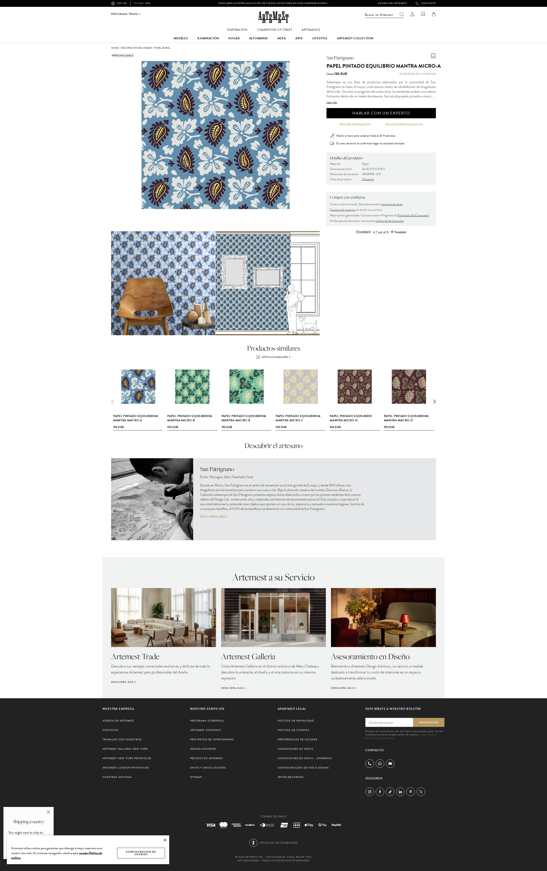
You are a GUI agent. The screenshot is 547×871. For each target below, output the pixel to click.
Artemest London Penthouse (126, 768)
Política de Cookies (293, 730)
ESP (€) (122, 3)
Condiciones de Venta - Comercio (305, 758)
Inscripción (428, 722)
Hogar (234, 38)
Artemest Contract (205, 730)
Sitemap (196, 777)
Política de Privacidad (296, 721)
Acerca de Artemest (392, 3)
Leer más (331, 102)
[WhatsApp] (380, 764)
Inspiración (237, 30)
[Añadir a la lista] (433, 56)
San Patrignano (340, 57)
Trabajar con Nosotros (122, 739)
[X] (421, 792)
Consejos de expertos (343, 210)
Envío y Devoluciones (208, 768)
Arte (299, 38)
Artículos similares (275, 357)
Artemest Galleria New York (125, 749)
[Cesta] (433, 14)
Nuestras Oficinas (117, 777)
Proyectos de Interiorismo (212, 739)
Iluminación (208, 38)
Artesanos (311, 30)
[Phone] (370, 764)
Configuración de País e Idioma (303, 768)
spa (142, 3)
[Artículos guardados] (423, 14)
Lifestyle (320, 38)
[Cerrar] (165, 840)
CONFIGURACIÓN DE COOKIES (141, 853)
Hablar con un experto (381, 113)
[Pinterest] (411, 792)
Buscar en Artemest (379, 14)
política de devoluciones (389, 221)
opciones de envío (392, 204)
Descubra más (213, 517)
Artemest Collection (355, 38)
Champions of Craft (275, 30)
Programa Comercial (207, 721)
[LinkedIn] (400, 792)
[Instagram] (370, 792)
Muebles (181, 38)
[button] (434, 401)
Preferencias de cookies (298, 739)
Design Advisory (203, 749)
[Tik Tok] (390, 792)
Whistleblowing (291, 777)
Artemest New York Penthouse (127, 758)
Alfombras (258, 38)
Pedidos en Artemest (206, 758)
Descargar (368, 179)
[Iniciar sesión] (412, 14)
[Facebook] (380, 792)
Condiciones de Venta (295, 749)
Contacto (428, 3)
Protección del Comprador (413, 215)
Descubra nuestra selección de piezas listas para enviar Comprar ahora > (273, 3)
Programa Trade (124, 14)
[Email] (390, 763)
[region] (88, 849)
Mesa (281, 38)
